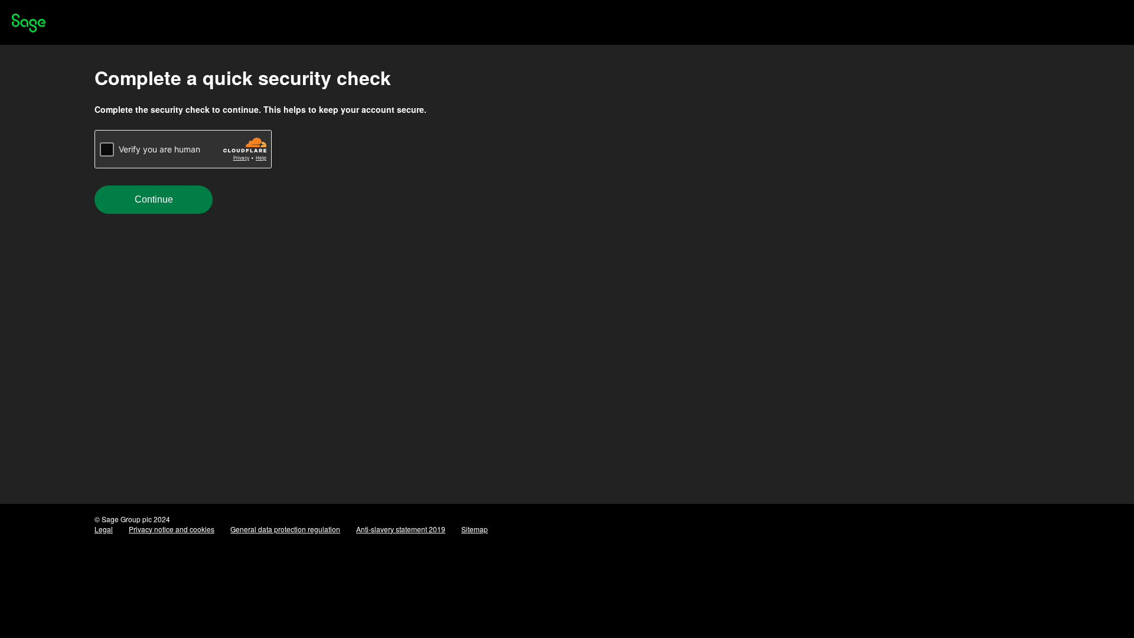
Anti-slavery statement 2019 (400, 529)
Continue (154, 199)
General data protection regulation (285, 529)
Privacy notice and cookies (171, 529)
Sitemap (474, 529)
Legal (103, 529)
